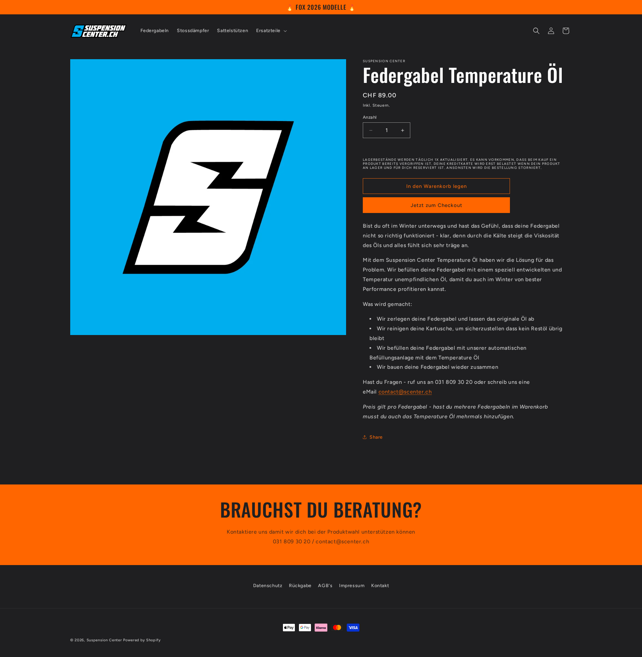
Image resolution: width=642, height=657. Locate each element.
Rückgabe (300, 585)
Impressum (351, 585)
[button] (271, 31)
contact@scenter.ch (405, 392)
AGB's (325, 585)
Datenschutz (268, 585)
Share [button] (376, 437)
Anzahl (370, 117)
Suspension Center (104, 640)
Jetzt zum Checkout (436, 205)
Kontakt (380, 585)
